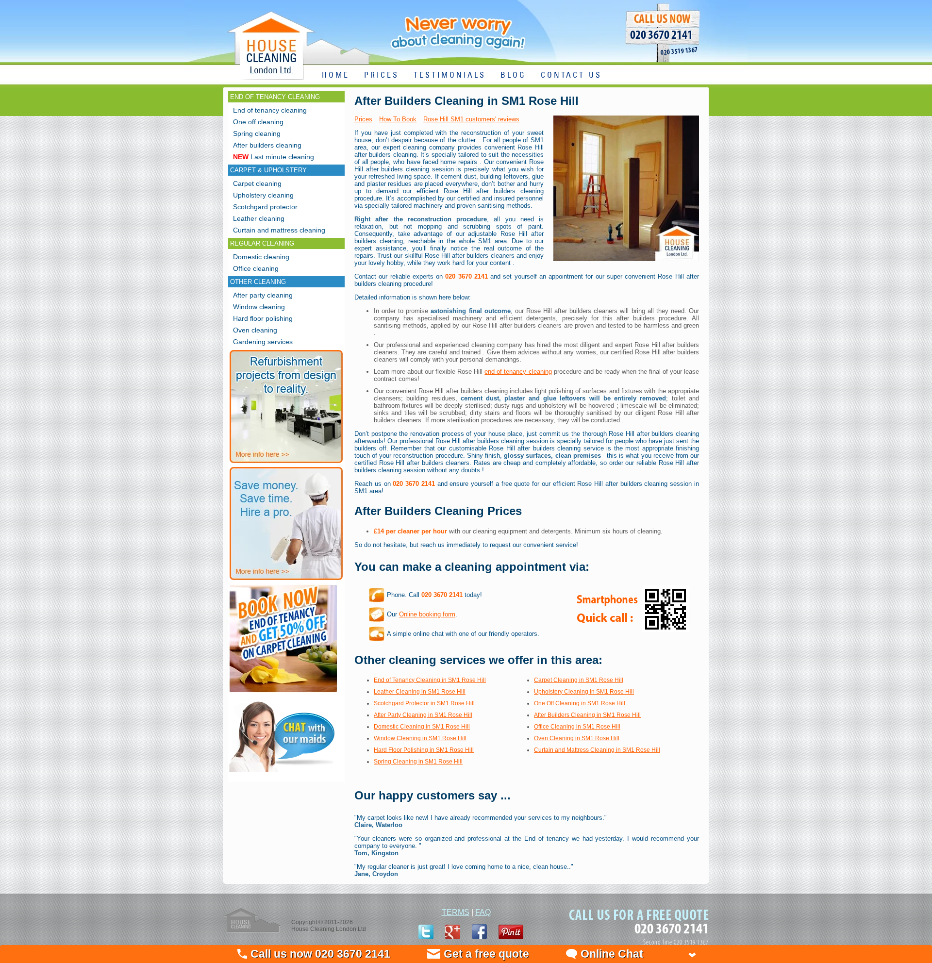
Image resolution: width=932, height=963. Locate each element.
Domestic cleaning (261, 257)
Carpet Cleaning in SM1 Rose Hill (578, 680)
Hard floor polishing (263, 318)
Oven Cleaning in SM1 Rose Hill (576, 738)
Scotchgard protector (265, 207)
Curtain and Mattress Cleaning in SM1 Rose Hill (597, 750)
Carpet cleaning (257, 183)
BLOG (513, 75)
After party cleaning (263, 295)
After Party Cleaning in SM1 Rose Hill (423, 715)
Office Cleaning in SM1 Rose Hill (577, 726)
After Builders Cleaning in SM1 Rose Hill (587, 715)
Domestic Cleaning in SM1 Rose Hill (422, 726)
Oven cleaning (255, 330)
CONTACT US (571, 75)
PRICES (381, 75)
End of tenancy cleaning (270, 110)
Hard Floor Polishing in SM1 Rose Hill (424, 750)
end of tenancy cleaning (517, 371)
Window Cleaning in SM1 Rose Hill (420, 738)
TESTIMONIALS (450, 75)
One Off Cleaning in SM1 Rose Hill (579, 703)
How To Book (397, 119)
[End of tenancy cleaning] (283, 693)
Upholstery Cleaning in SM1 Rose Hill (584, 691)
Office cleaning (256, 268)
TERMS (455, 912)
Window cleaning (259, 307)
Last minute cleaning (273, 157)
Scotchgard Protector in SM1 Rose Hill (424, 703)
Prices (363, 119)
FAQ (483, 912)
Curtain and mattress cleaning (279, 230)
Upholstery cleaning (263, 195)
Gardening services (263, 342)
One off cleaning (258, 122)
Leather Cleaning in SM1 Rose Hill (420, 691)
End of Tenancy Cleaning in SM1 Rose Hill (430, 680)
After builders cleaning (267, 145)
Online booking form (427, 614)
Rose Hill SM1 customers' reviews (471, 119)
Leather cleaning (258, 218)
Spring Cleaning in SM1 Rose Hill (418, 761)
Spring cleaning (257, 133)
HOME (336, 75)
